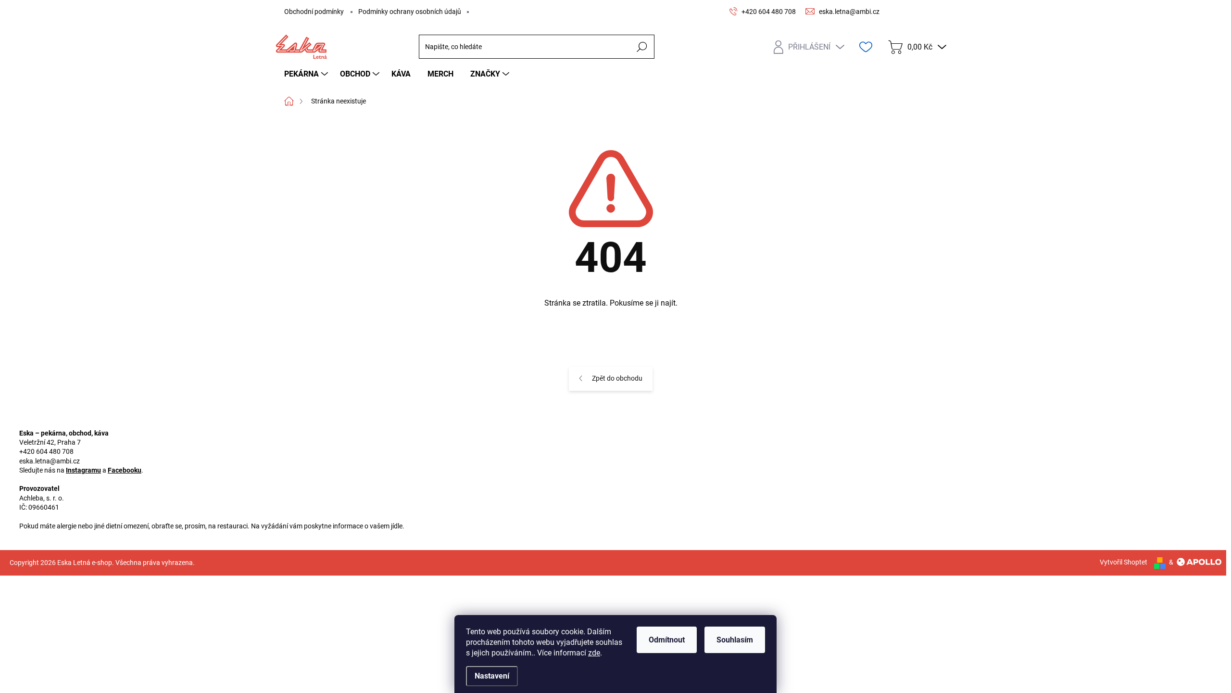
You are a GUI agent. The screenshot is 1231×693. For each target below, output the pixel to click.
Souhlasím (734, 639)
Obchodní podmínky (314, 11)
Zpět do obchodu (617, 378)
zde (594, 652)
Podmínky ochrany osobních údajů (409, 11)
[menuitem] (307, 74)
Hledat (642, 47)
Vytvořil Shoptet (1123, 562)
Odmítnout (667, 639)
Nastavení (492, 675)
